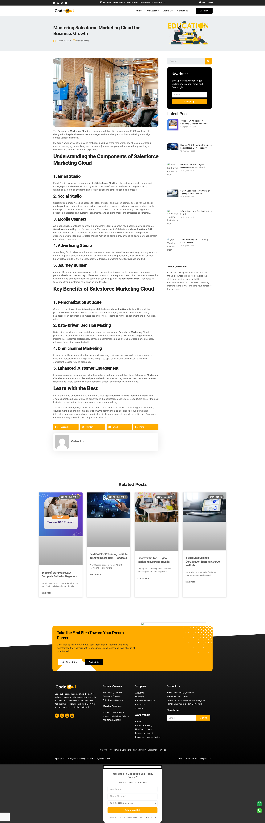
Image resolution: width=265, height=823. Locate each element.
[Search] (208, 61)
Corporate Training (143, 725)
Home (139, 10)
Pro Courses (152, 10)
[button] (66, 427)
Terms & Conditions (133, 817)
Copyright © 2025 (62, 758)
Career (138, 721)
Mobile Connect (114, 225)
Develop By (183, 758)
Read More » (47, 593)
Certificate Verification (145, 700)
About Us (168, 10)
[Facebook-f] (57, 716)
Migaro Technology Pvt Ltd (199, 758)
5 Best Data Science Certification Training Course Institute (203, 561)
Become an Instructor (145, 733)
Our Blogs (139, 696)
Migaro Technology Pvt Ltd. (81, 758)
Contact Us (182, 10)
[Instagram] (62, 3)
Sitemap (139, 708)
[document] (132, 793)
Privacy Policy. (150, 817)
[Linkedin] (66, 3)
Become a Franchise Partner (148, 737)
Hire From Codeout (143, 729)
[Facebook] (54, 3)
